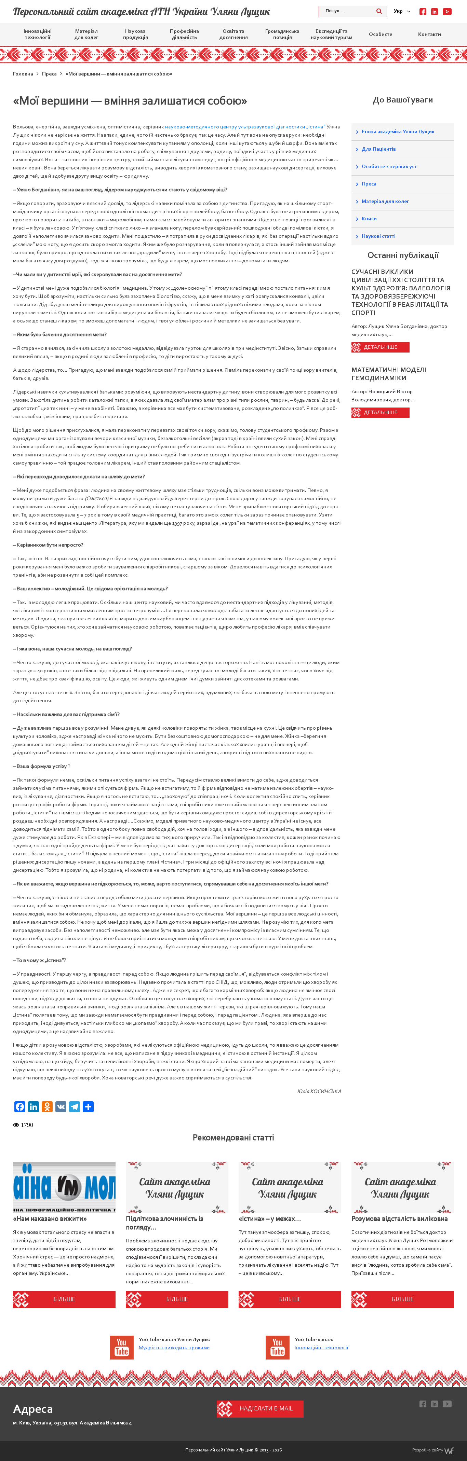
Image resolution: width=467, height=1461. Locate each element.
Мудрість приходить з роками (174, 1348)
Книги (369, 219)
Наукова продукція (135, 34)
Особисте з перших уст (389, 166)
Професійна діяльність (184, 34)
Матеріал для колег (86, 34)
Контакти (429, 34)
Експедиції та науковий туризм (331, 34)
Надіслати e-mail (266, 1409)
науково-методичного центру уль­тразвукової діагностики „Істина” (245, 127)
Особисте (380, 34)
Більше (64, 1300)
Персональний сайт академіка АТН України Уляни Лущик (141, 11)
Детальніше (381, 347)
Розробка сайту (427, 1450)
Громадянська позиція (282, 34)
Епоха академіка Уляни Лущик (398, 132)
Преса (369, 184)
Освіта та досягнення (233, 34)
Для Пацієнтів (379, 149)
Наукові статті (379, 236)
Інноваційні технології (38, 34)
